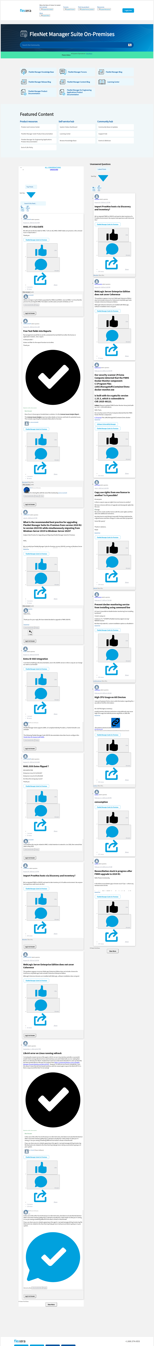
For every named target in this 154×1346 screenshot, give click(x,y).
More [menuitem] (41, 13)
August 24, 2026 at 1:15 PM (31, 871)
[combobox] (31, 187)
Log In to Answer (30, 313)
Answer (56, 270)
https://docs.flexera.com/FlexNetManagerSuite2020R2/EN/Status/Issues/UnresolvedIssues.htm (112, 730)
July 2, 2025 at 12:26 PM (102, 488)
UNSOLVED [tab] (54, 170)
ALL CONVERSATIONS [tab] (53, 167)
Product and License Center (30, 127)
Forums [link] (65, 7)
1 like (41, 496)
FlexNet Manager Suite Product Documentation (37, 134)
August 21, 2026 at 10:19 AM (31, 762)
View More (89, 53)
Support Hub (102, 134)
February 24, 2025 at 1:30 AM (103, 693)
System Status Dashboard (68, 127)
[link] (50, 7)
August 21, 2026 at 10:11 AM (31, 327)
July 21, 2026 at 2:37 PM (30, 518)
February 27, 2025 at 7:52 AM (103, 600)
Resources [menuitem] (100, 7)
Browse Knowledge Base (68, 141)
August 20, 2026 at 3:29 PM (31, 960)
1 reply (30, 634)
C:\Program (98, 417)
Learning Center (65, 134)
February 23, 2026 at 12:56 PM (103, 371)
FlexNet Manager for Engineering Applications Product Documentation (36, 140)
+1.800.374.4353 (132, 1341)
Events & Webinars (104, 141)
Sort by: (22, 193)
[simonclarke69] (27, 425)
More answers (26, 292)
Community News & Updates (108, 127)
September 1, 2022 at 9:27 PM (32, 1049)
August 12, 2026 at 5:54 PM (31, 655)
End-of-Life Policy (27, 147)
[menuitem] (86, 8)
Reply (37, 305)
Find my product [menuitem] (83, 7)
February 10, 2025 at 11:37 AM (103, 867)
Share (55, 285)
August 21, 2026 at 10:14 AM (31, 223)
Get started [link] (43, 7)
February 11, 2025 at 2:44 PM (103, 798)
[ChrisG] (27, 1153)
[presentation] (114, 195)
